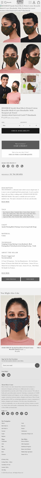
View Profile (11, 279)
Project (23, 428)
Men (3, 446)
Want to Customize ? (20, 145)
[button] (39, 323)
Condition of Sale (6, 464)
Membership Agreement (26, 451)
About (3, 423)
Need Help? (12, 174)
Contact (3, 431)
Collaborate (24, 431)
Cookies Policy (5, 467)
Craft (22, 423)
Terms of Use (24, 454)
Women (3, 449)
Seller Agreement (25, 444)
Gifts (3, 444)
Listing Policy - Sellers (7, 462)
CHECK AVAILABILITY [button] (20, 131)
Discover (23, 425)
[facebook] (3, 166)
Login (3, 433)
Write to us (9, 375)
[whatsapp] (22, 166)
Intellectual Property (26, 446)
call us (3, 375)
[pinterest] (13, 166)
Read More (5, 201)
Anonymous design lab (27, 433)
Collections (4, 441)
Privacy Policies (25, 441)
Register (3, 436)
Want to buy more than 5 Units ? (20, 153)
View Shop (30, 279)
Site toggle (2, 2)
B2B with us (5, 425)
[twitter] (8, 166)
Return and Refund (26, 449)
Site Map (4, 469)
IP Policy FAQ (5, 459)
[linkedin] (17, 166)
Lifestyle (4, 454)
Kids (3, 451)
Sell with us (5, 428)
